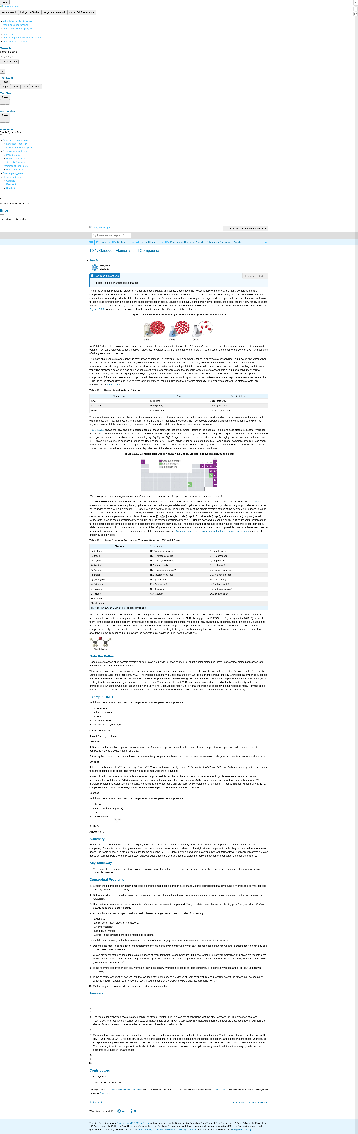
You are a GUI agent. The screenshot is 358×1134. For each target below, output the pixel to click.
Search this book (8, 52)
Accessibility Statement (185, 1129)
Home (103, 242)
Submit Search (9, 61)
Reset (5, 82)
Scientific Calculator (16, 162)
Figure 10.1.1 (97, 309)
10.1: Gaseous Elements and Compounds (123, 1089)
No (135, 1111)
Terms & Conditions (163, 1129)
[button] (11, 184)
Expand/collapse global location (266, 241)
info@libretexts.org (241, 1129)
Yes (123, 1111)
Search (94, 235)
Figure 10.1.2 (97, 430)
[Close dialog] (2, 214)
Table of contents (255, 276)
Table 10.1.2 (254, 501)
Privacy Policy (145, 1129)
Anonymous (105, 1093)
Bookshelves (124, 242)
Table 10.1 (112, 384)
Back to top (95, 1102)
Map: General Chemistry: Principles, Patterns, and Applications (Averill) (205, 242)
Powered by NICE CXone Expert (133, 1123)
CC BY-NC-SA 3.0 (220, 1089)
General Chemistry (150, 242)
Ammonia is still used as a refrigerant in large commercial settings (212, 531)
